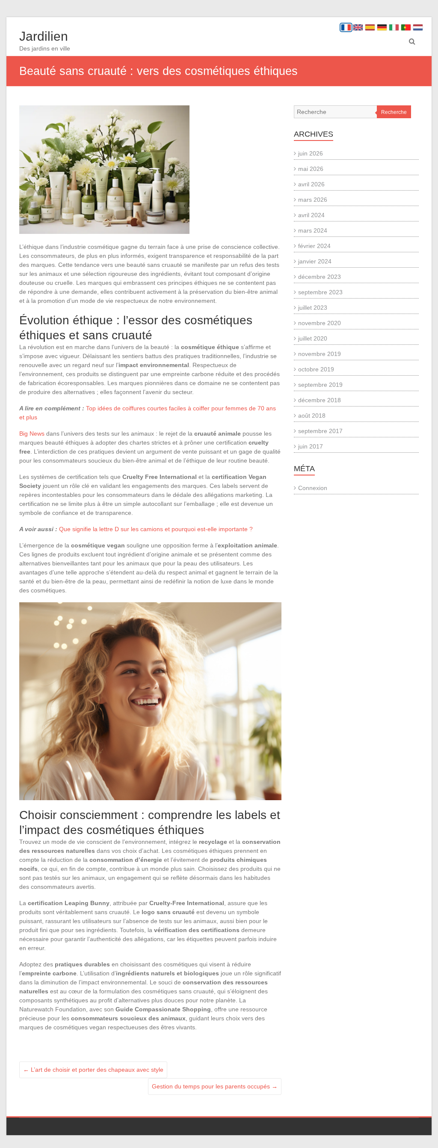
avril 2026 (311, 184)
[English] (358, 27)
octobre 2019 (316, 369)
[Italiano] (394, 27)
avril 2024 (311, 215)
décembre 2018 (319, 400)
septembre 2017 (320, 431)
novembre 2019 (319, 353)
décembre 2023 (319, 276)
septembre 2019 (320, 384)
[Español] (370, 27)
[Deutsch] (382, 27)
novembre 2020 (319, 323)
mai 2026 (310, 168)
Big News (31, 433)
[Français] (346, 27)
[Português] (406, 27)
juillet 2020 (312, 338)
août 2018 (312, 415)
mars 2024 (312, 230)
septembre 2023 (320, 292)
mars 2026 (312, 199)
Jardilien (43, 36)
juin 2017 (310, 446)
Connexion (312, 487)
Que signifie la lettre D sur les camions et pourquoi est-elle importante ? (156, 529)
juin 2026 (310, 153)
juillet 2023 (312, 307)
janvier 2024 (314, 261)
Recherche (394, 112)
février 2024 (314, 245)
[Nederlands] (418, 27)
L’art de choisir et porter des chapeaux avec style (93, 1069)
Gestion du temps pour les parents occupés (215, 1086)
